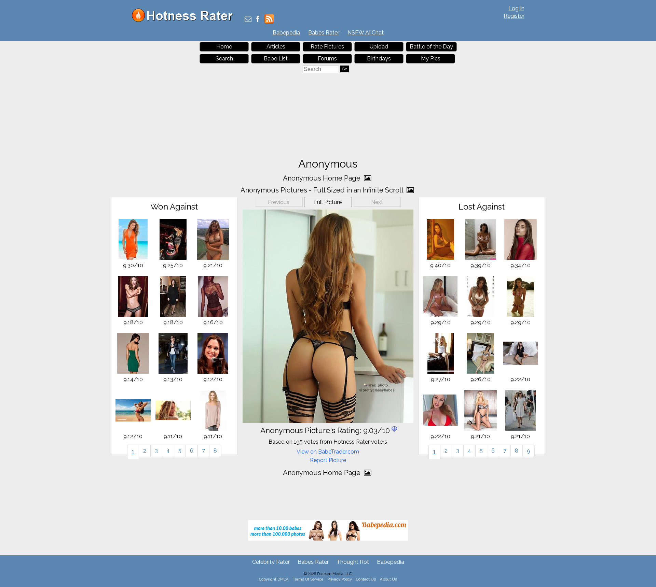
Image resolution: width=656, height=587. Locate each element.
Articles (275, 46)
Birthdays (379, 58)
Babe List (276, 58)
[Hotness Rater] (185, 20)
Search (224, 58)
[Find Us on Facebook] (258, 19)
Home (224, 46)
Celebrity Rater (271, 562)
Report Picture (328, 460)
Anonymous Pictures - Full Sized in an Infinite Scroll (323, 190)
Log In (516, 8)
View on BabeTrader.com (328, 451)
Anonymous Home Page (322, 178)
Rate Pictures (327, 46)
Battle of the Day (431, 46)
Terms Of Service (308, 579)
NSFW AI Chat (365, 32)
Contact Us (366, 579)
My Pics (430, 58)
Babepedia (286, 32)
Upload (379, 46)
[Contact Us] (248, 19)
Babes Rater (323, 32)
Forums (327, 58)
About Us (388, 579)
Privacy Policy (339, 579)
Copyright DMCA (274, 579)
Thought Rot (353, 562)
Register (514, 16)
